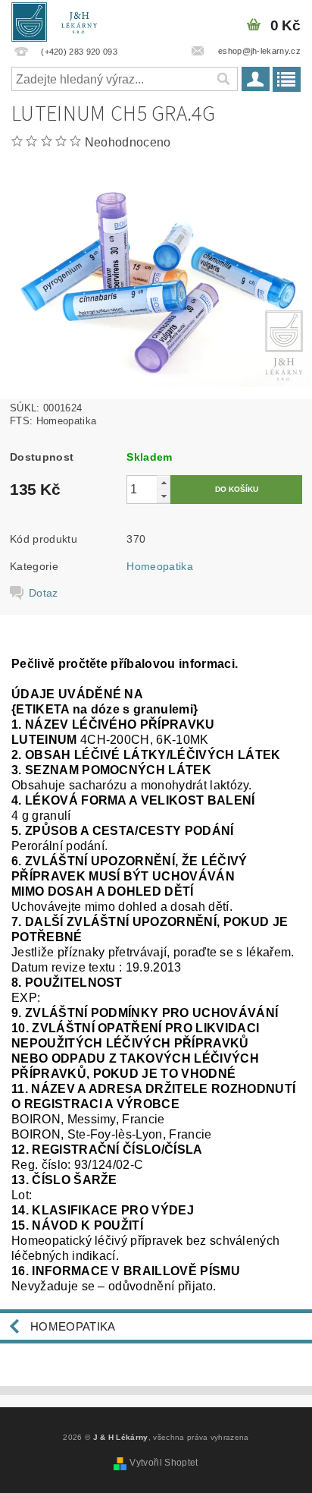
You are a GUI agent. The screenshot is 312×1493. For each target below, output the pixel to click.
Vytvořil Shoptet (163, 1462)
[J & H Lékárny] (59, 19)
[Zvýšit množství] (163, 482)
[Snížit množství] (163, 496)
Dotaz (43, 593)
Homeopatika (159, 566)
